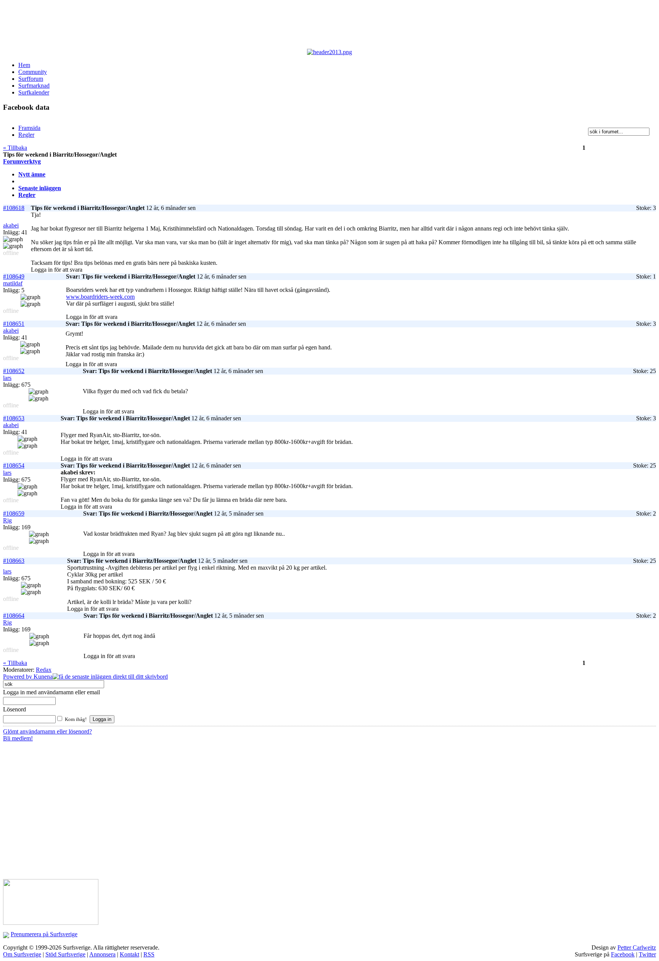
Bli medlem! (18, 738)
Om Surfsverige (22, 954)
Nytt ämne (31, 174)
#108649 (13, 276)
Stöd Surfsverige (65, 954)
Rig (7, 520)
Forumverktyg (22, 161)
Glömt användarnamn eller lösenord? (47, 731)
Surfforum (30, 78)
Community (32, 72)
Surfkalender (33, 92)
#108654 (13, 465)
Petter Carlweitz (636, 947)
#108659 (13, 513)
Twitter (647, 954)
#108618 (13, 208)
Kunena (43, 676)
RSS (148, 954)
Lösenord (14, 709)
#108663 (13, 560)
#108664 (13, 615)
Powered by (18, 676)
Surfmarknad (34, 85)
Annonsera (102, 954)
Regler (26, 195)
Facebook (623, 954)
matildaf (13, 283)
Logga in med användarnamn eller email (51, 692)
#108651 (13, 323)
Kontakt (129, 954)
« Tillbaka (15, 147)
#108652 (13, 371)
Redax (43, 669)
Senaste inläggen (39, 188)
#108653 (13, 418)
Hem (24, 65)
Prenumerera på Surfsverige (44, 934)
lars (7, 378)
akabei (11, 225)
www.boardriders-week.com (100, 296)
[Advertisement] (190, 26)
